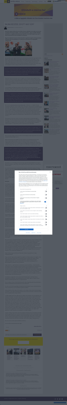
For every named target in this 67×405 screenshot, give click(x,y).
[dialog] (33, 202)
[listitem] (33, 189)
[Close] (50, 172)
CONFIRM (26, 229)
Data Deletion (28, 232)
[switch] (45, 191)
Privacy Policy (39, 232)
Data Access (33, 232)
